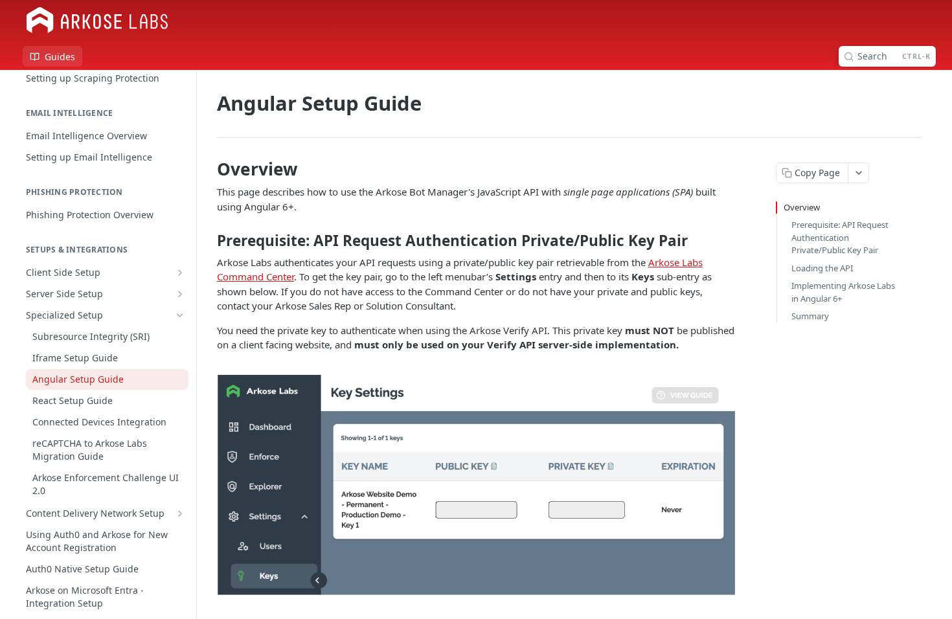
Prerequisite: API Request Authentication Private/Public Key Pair (840, 237)
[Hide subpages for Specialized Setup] (180, 315)
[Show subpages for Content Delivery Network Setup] (180, 513)
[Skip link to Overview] (208, 169)
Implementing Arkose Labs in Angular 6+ (843, 292)
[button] (476, 484)
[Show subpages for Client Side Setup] (180, 272)
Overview (802, 207)
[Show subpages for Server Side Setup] (180, 294)
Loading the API (822, 268)
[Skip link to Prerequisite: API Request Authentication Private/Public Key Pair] (208, 241)
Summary (810, 316)
